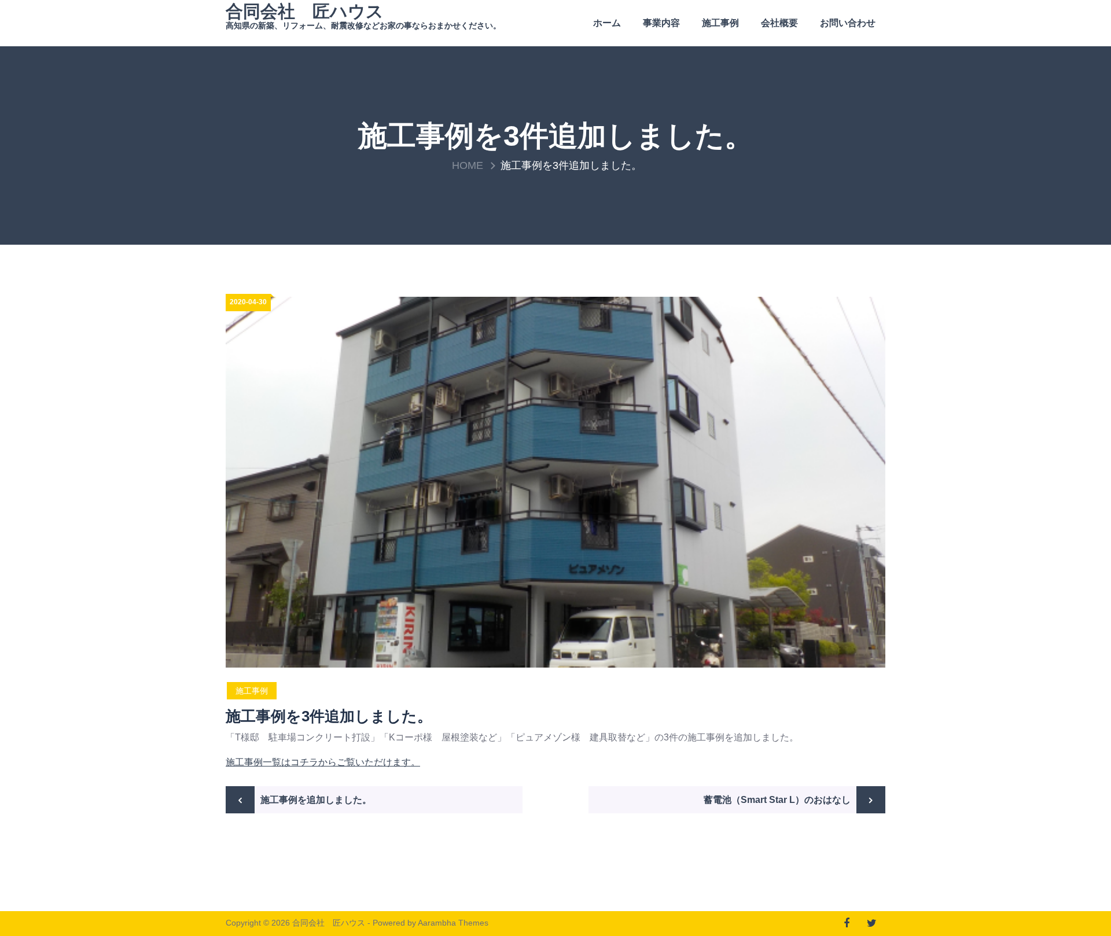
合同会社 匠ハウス (305, 11)
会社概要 (779, 23)
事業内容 (661, 23)
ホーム (607, 23)
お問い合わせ (847, 23)
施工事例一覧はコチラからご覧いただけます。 (323, 762)
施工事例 (720, 23)
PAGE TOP (1075, 897)
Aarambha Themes (453, 922)
